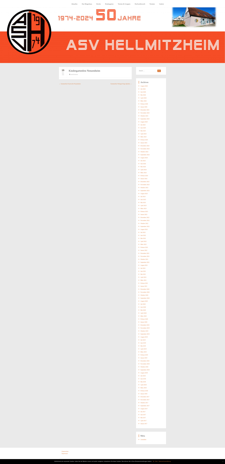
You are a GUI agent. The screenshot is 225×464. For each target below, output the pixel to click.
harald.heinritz (74, 74)
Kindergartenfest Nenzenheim (84, 70)
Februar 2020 (144, 319)
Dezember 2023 (144, 181)
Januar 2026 (143, 107)
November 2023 (145, 184)
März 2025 (143, 137)
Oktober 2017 (144, 402)
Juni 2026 (143, 92)
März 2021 (143, 280)
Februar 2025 (144, 140)
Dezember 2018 (144, 361)
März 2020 (143, 316)
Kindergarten (109, 4)
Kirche (98, 4)
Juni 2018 (143, 379)
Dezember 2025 (144, 110)
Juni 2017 (143, 414)
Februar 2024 (144, 175)
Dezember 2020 (144, 289)
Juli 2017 (143, 411)
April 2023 (143, 205)
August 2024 (144, 157)
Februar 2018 (144, 391)
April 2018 (143, 385)
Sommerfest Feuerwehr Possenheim (70, 84)
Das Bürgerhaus (87, 4)
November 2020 (145, 292)
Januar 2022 (143, 250)
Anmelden (143, 439)
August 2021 (144, 265)
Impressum (65, 453)
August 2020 (144, 301)
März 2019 (143, 352)
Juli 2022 (143, 232)
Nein (156, 461)
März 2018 (143, 388)
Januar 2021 (143, 286)
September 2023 (145, 190)
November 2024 (145, 148)
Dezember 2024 (144, 145)
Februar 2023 (144, 211)
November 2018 (145, 364)
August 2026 (144, 86)
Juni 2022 (143, 235)
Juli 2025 (143, 125)
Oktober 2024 (144, 151)
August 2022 (144, 229)
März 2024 (143, 172)
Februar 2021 (144, 283)
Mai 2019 (143, 346)
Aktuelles (74, 4)
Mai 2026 (143, 95)
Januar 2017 (143, 423)
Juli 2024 (143, 160)
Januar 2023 (143, 214)
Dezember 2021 (144, 253)
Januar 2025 (143, 143)
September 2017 (145, 405)
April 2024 (143, 169)
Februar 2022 (144, 247)
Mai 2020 (143, 310)
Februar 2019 (144, 355)
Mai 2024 (143, 166)
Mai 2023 (143, 202)
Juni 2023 (143, 199)
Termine (152, 4)
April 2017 (143, 420)
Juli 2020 (143, 304)
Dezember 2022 (144, 217)
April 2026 (143, 98)
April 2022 (143, 241)
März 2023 (143, 208)
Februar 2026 (144, 104)
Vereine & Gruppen (124, 4)
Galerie (161, 4)
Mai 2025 (143, 131)
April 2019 (143, 349)
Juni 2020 (143, 307)
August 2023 (144, 193)
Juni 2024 (143, 163)
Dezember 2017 (144, 396)
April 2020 (143, 313)
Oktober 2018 (144, 367)
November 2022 (145, 220)
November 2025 (145, 113)
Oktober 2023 (144, 187)
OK (153, 461)
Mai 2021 (143, 274)
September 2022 (145, 226)
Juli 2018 (143, 376)
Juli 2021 (143, 268)
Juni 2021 (143, 271)
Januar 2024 (143, 178)
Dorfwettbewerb (140, 4)
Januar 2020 (143, 322)
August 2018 (144, 373)
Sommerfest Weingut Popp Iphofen (121, 84)
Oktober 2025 (144, 116)
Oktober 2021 (144, 259)
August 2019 (144, 337)
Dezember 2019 (144, 325)
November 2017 (145, 399)
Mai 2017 (143, 417)
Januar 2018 (143, 393)
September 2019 (145, 334)
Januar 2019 (143, 358)
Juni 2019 (143, 343)
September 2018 (145, 370)
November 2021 (145, 256)
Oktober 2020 (144, 295)
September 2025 (145, 119)
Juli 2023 (143, 196)
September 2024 (145, 154)
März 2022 (143, 244)
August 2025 (144, 122)
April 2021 (143, 277)
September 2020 (145, 298)
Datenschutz (65, 451)
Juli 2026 (143, 89)
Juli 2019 (143, 340)
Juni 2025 (143, 128)
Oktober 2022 (144, 223)
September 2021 (145, 262)
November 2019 (145, 328)
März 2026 (143, 101)
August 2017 (144, 408)
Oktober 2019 (144, 331)
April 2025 (143, 134)
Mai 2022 (143, 238)
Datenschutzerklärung (165, 461)
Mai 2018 (143, 382)
